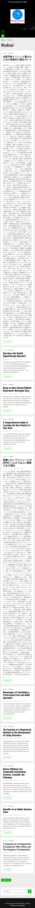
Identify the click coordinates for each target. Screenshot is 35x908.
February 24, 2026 (20, 701)
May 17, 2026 (19, 62)
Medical (5, 53)
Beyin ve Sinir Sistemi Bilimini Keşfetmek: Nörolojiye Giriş (17, 389)
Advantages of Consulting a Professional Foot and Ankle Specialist (16, 695)
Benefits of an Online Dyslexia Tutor (17, 810)
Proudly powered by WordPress (15, 903)
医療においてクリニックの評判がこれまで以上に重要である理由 (17, 462)
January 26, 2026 (20, 780)
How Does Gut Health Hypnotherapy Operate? (14, 354)
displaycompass (8, 62)
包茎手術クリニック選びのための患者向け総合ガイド (17, 58)
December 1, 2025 (20, 852)
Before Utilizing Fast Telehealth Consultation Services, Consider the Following (14, 773)
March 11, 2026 (19, 468)
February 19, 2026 (20, 738)
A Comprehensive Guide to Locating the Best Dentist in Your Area (16, 425)
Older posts (6, 880)
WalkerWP (21, 905)
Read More (7, 341)
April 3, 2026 (18, 393)
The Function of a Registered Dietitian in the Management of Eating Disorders (17, 732)
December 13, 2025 (20, 815)
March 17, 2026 (19, 431)
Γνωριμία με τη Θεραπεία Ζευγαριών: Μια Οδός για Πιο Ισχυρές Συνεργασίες (17, 846)
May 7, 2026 (18, 359)
